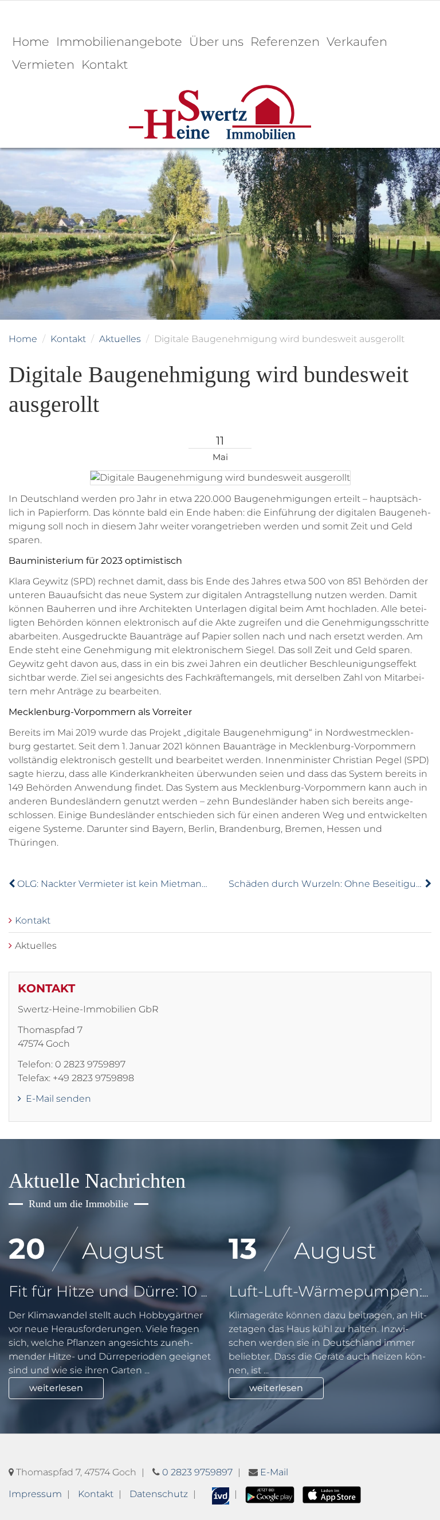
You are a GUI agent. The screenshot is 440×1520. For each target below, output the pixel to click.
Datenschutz (158, 1493)
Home (30, 41)
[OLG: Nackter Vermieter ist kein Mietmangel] (13, 883)
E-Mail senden (57, 1098)
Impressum (35, 1493)
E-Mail (274, 1472)
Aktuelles (120, 338)
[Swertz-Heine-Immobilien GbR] (220, 111)
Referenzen (285, 41)
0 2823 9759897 (197, 1472)
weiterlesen (56, 1387)
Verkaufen (357, 41)
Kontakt (104, 64)
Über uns (216, 41)
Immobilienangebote (119, 41)
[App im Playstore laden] (269, 1493)
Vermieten (43, 64)
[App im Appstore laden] (331, 1493)
